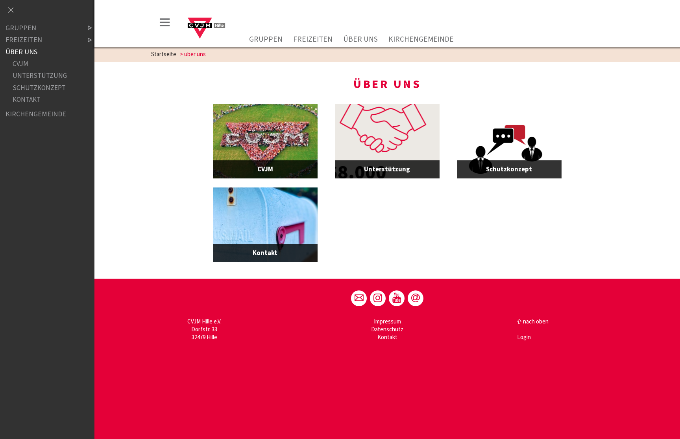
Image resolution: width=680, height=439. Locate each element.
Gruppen (266, 39)
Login (524, 337)
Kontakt (387, 337)
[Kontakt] (265, 224)
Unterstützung (40, 76)
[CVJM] (265, 141)
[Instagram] (378, 298)
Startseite (163, 54)
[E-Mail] (359, 298)
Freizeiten (313, 39)
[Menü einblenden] (165, 23)
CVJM (20, 64)
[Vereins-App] (415, 298)
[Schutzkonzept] (509, 141)
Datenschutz (387, 329)
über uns (360, 39)
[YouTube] (397, 298)
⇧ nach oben (533, 322)
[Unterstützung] (387, 141)
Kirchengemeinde (421, 39)
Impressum (387, 322)
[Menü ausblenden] (10, 10)
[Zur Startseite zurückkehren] (207, 14)
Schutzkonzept (39, 87)
